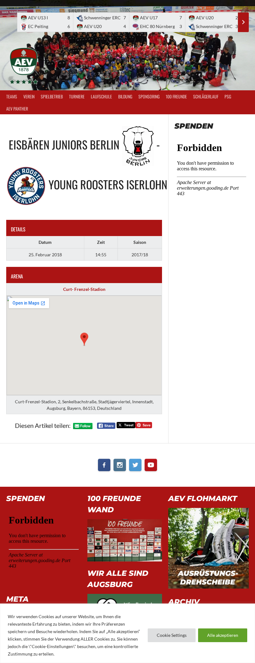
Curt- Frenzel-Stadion (84, 289)
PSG (228, 96)
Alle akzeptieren (222, 635)
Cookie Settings (172, 635)
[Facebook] (104, 465)
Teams (11, 96)
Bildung (125, 96)
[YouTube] (151, 465)
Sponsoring (149, 96)
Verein (29, 96)
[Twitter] (135, 465)
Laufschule (101, 96)
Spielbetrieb (52, 96)
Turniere (77, 96)
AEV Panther (17, 108)
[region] (127, 633)
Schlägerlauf (205, 96)
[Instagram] (120, 465)
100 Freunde (176, 96)
